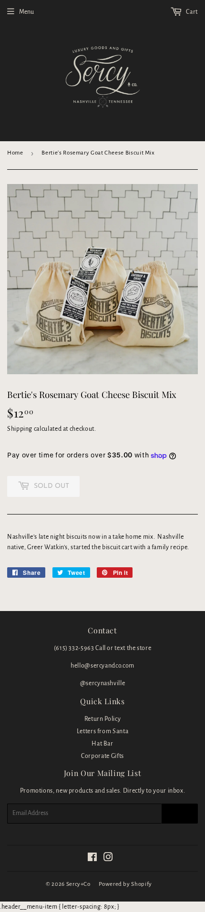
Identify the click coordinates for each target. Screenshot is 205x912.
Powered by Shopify (125, 884)
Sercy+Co (78, 884)
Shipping (19, 429)
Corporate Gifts (102, 756)
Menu (26, 12)
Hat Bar (102, 743)
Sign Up (180, 813)
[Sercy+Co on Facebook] (92, 858)
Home (15, 153)
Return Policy (102, 719)
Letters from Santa (103, 731)
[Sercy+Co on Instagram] (108, 858)
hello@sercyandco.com (102, 665)
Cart (191, 12)
